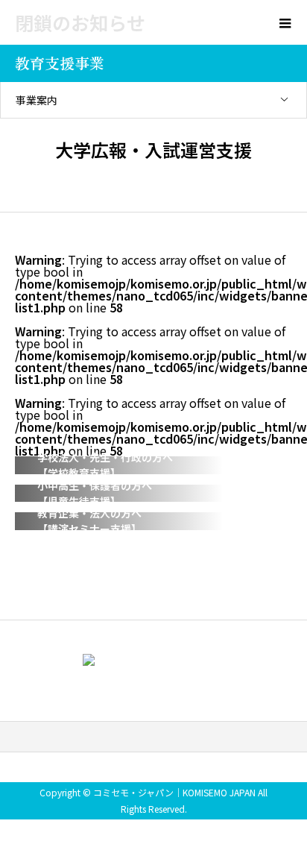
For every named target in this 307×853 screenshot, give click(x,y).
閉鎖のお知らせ (80, 22)
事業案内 (36, 99)
